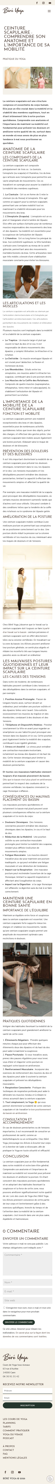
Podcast (8, 1438)
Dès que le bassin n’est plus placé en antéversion (27, 779)
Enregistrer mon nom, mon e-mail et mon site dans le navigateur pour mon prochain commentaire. (27, 1311)
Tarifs (7, 1427)
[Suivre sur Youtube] (50, 3)
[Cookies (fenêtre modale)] (50, 1479)
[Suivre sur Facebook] (37, 3)
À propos (9, 1446)
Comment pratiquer (16, 1431)
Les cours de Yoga (15, 1419)
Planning (9, 1423)
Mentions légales (15, 1458)
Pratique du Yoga (14, 59)
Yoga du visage (13, 1435)
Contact (8, 1450)
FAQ (5, 1454)
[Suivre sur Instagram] (43, 3)
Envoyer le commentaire (19, 1322)
